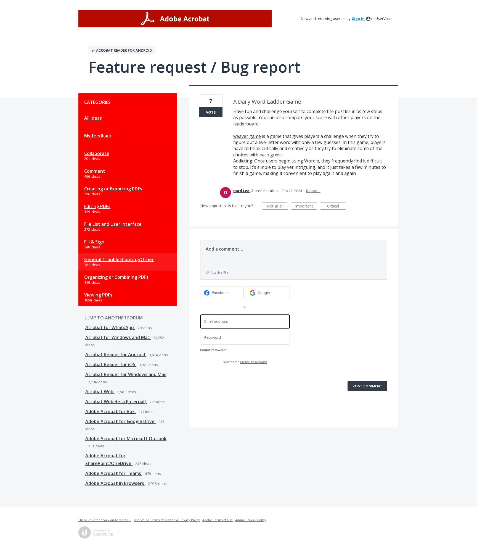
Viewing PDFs (98, 295)
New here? (245, 362)
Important (306, 206)
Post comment (367, 386)
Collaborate (96, 153)
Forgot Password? (213, 350)
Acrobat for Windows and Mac (118, 337)
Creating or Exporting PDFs (113, 189)
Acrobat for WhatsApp (110, 327)
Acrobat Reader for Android (115, 354)
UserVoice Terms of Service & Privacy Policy (167, 520)
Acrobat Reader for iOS (110, 364)
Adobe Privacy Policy (250, 520)
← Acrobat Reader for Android (122, 50)
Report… (313, 190)
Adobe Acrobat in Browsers (115, 483)
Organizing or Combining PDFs (116, 277)
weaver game (247, 136)
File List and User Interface (113, 224)
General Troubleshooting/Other (119, 259)
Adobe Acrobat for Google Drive (120, 421)
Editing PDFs (97, 206)
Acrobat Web (100, 391)
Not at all (277, 206)
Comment (94, 171)
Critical (336, 206)
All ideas (93, 118)
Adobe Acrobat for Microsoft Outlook (125, 438)
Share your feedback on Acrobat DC (104, 520)
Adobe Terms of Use (217, 520)
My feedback (98, 136)
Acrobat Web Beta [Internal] (116, 401)
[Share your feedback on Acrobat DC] (175, 18)
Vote (211, 112)
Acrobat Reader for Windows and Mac (125, 374)
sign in (358, 18)
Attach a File (220, 272)
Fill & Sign (94, 242)
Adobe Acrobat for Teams (113, 473)
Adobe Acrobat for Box (110, 411)
